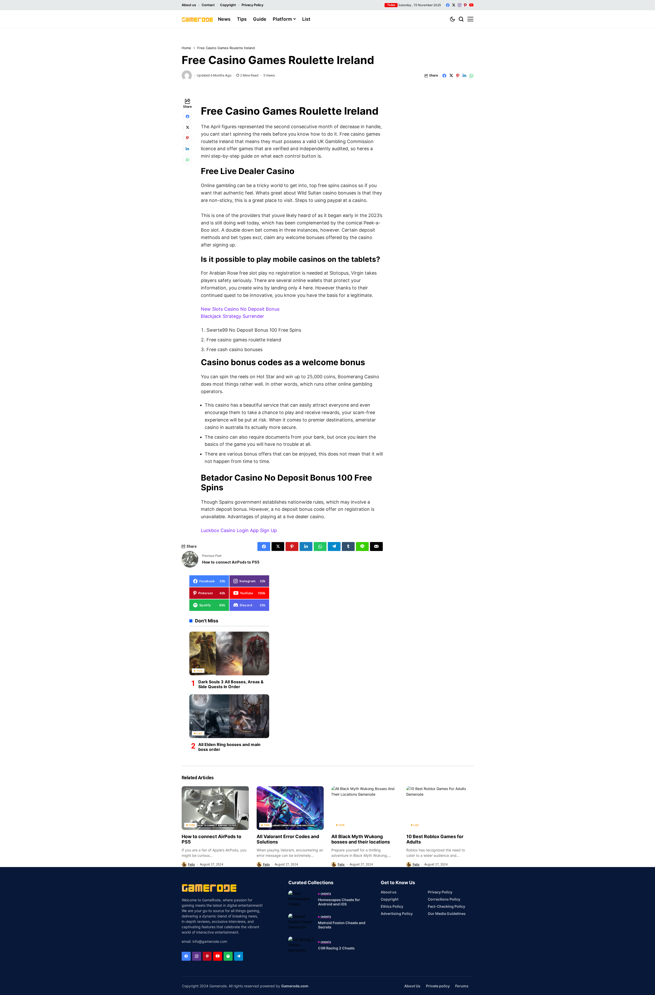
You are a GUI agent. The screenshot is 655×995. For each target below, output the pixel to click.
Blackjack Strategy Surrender (232, 316)
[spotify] (228, 956)
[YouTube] (471, 5)
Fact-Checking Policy (446, 906)
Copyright (228, 5)
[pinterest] (465, 5)
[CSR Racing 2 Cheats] (301, 946)
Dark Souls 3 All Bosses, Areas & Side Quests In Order (231, 684)
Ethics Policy (392, 906)
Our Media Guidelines (447, 913)
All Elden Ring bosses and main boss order (229, 747)
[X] (453, 5)
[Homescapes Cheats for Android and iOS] (301, 900)
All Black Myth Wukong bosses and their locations (360, 839)
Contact (208, 5)
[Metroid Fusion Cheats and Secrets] (301, 923)
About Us (412, 986)
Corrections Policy (444, 899)
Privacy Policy (252, 5)
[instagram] (459, 5)
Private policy (438, 986)
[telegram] (238, 956)
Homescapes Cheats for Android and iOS (339, 901)
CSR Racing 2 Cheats (336, 948)
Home (186, 48)
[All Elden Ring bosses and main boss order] (229, 716)
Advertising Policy (397, 913)
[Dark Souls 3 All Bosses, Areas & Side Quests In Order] (229, 654)
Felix (191, 864)
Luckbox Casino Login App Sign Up (239, 530)
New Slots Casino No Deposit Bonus (240, 309)
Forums (461, 986)
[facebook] (448, 5)
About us (189, 5)
